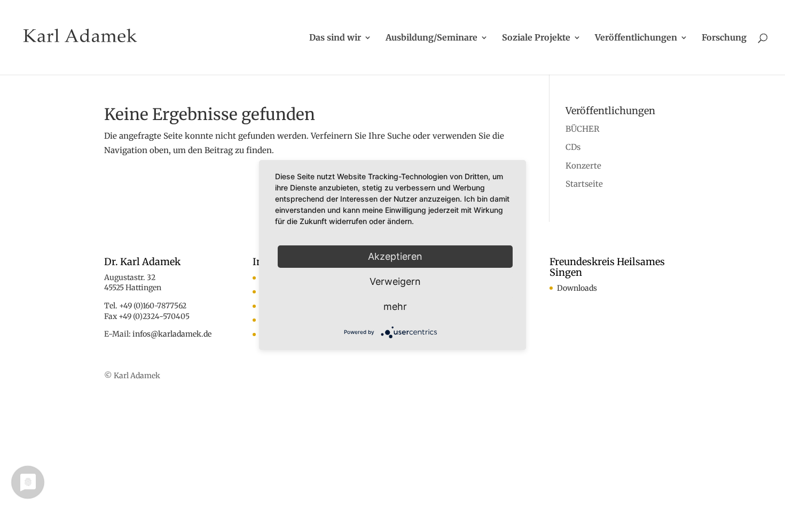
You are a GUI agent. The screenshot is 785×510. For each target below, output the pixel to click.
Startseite (584, 184)
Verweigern (395, 281)
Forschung (724, 38)
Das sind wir (335, 38)
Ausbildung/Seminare (431, 38)
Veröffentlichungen (636, 38)
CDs (573, 147)
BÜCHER (582, 129)
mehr (395, 306)
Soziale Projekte (536, 38)
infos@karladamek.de (171, 334)
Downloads (577, 288)
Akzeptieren (395, 256)
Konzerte (583, 166)
